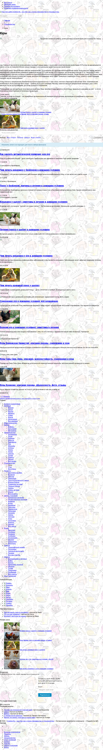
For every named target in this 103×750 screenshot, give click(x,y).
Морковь (11, 446)
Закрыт (27, 138)
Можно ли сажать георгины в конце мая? (20, 717)
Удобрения (12, 572)
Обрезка (11, 566)
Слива (10, 415)
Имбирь (11, 427)
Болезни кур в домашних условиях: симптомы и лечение (29, 327)
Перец (10, 450)
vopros (6, 712)
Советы (7, 557)
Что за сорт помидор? (12, 614)
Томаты (11, 457)
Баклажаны (12, 434)
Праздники (12, 570)
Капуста (11, 440)
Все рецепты (13, 494)
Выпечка (11, 475)
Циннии (11, 524)
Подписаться (45, 695)
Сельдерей (12, 429)
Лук (9, 444)
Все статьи (8, 3)
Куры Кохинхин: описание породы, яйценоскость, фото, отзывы (33, 385)
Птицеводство (9, 463)
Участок (7, 545)
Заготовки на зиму (15, 473)
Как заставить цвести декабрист (16, 612)
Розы (10, 519)
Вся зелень (12, 431)
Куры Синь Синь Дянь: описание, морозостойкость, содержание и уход (37, 359)
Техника (11, 553)
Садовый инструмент (16, 551)
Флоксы (11, 522)
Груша (10, 410)
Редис (10, 452)
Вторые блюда (13, 482)
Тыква (10, 456)
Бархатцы (11, 505)
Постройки (12, 549)
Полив (10, 568)
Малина (11, 540)
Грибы (10, 561)
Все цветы (12, 526)
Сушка (10, 492)
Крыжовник (12, 538)
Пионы (10, 515)
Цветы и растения (11, 496)
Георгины (11, 507)
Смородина (12, 542)
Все (8, 138)
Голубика (11, 532)
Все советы (12, 574)
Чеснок (11, 459)
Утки (10, 467)
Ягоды (6, 528)
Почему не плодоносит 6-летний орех (18, 710)
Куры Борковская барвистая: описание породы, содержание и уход (35, 343)
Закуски (11, 477)
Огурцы (11, 448)
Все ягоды (12, 544)
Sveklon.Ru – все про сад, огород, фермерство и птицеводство (30, 721)
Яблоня (10, 408)
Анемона (11, 501)
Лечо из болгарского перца (18, 480)
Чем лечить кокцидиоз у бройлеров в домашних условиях (30, 170)
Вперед (7, 397)
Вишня (10, 412)
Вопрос (6, 714)
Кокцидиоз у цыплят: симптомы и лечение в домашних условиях (33, 201)
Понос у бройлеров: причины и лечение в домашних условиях (32, 185)
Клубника (11, 536)
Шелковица (12, 419)
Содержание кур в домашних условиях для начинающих (29, 301)
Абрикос (11, 413)
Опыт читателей (10, 576)
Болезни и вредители (12, 404)
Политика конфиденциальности (16, 8)
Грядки (10, 563)
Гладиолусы (12, 509)
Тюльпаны (12, 521)
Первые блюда (14, 486)
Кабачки (11, 438)
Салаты (11, 488)
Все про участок (14, 555)
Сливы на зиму (13, 490)
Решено (20, 138)
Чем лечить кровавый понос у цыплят (20, 285)
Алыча (10, 417)
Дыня (10, 436)
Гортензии (12, 511)
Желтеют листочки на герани (15, 616)
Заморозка (12, 478)
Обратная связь (10, 4)
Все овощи (12, 461)
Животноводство (10, 423)
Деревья (7, 406)
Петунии (11, 517)
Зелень (6, 425)
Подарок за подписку (12, 6)
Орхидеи (11, 513)
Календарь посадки (15, 565)
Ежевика (11, 534)
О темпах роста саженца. (13, 716)
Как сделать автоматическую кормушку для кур (25, 154)
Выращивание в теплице (17, 559)
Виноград (11, 530)
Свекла (11, 454)
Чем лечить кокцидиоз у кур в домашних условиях (26, 255)
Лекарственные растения (17, 500)
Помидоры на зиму (15, 484)
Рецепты (7, 471)
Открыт (13, 138)
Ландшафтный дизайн (16, 547)
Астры (10, 503)
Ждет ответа (35, 138)
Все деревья (13, 421)
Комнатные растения (16, 498)
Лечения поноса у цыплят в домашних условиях (25, 229)
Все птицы (12, 469)
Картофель (12, 442)
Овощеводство (9, 433)
